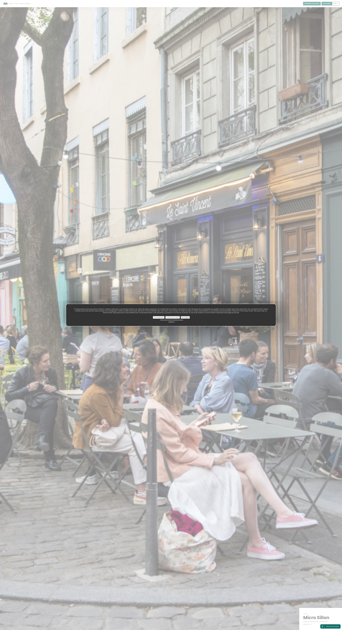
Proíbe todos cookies (172, 317)
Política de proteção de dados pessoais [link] (171, 319)
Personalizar (185, 317)
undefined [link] (171, 321)
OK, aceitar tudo (158, 317)
